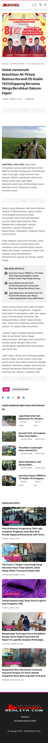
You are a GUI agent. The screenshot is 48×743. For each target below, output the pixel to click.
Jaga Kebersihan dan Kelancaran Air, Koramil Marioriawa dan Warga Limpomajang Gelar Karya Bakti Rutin (26, 295)
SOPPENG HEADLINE (13, 558)
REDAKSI (25, 717)
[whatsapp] (14, 397)
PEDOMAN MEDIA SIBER (25, 721)
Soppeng (9, 627)
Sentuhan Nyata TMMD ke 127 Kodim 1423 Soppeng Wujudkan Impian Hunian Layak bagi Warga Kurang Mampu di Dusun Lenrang (26, 276)
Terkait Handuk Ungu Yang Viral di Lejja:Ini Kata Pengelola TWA (24, 602)
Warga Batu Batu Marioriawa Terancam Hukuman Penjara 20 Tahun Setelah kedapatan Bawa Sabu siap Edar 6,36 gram (24, 672)
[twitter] (9, 397)
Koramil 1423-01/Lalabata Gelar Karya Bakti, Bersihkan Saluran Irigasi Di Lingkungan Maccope (32, 434)
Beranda (5, 64)
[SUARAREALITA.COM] (11, 6)
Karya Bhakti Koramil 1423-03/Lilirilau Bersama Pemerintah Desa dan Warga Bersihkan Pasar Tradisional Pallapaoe (24, 286)
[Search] (40, 5)
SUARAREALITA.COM (32, 731)
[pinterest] (19, 397)
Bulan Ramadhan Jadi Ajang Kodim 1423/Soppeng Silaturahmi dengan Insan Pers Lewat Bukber (32, 463)
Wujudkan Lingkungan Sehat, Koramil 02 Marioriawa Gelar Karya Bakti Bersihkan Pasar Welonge (31, 449)
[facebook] (4, 397)
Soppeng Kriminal (13, 663)
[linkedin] (24, 397)
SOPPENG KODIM (17, 64)
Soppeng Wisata (12, 522)
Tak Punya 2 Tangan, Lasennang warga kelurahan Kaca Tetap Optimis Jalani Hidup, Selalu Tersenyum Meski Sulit (22, 567)
